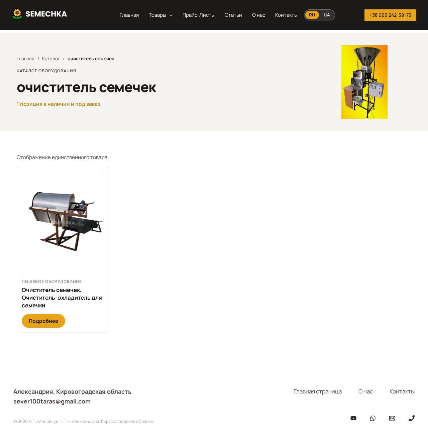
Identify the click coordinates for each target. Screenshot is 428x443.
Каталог (51, 58)
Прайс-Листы (199, 14)
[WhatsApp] (373, 418)
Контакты (286, 14)
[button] (169, 15)
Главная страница (318, 391)
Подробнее (43, 320)
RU (312, 15)
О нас (258, 14)
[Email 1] (392, 418)
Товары (157, 14)
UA (327, 15)
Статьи (233, 14)
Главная (129, 14)
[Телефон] (412, 418)
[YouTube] (353, 418)
